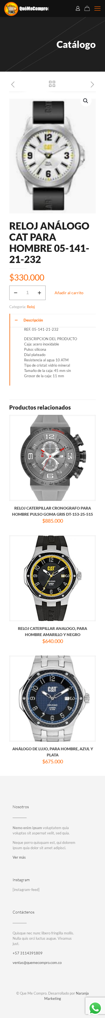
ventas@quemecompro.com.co (37, 962)
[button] (86, 100)
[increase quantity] (39, 293)
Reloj (31, 307)
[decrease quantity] (15, 293)
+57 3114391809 (28, 953)
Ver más (19, 857)
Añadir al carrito (69, 292)
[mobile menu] (97, 8)
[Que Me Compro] (26, 8)
